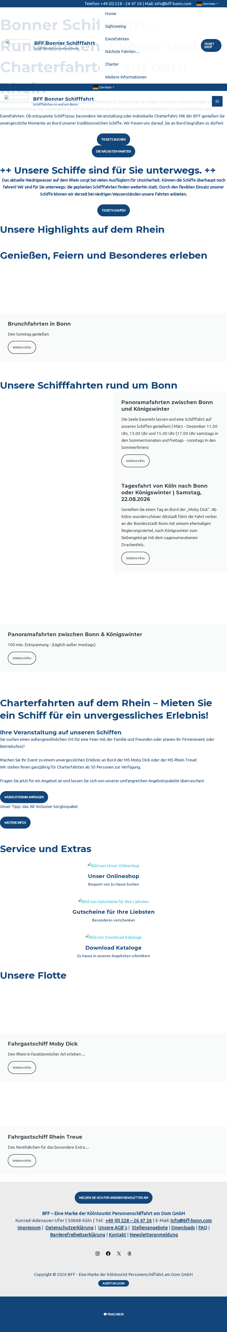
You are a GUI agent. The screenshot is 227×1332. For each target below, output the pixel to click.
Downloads (183, 1227)
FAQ (202, 1227)
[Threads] (129, 1254)
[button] (211, 45)
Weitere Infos (135, 461)
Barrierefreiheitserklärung (77, 1234)
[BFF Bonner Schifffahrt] (18, 45)
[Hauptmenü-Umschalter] (217, 101)
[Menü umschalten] (190, 26)
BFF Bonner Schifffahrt (64, 43)
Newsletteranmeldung (154, 1234)
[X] (118, 1254)
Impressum (29, 1227)
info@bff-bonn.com (191, 1220)
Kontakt (117, 1234)
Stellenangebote (150, 1227)
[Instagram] (97, 1254)
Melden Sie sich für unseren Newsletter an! (113, 1197)
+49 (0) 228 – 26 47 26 (129, 1220)
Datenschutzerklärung (69, 1227)
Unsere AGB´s (112, 1227)
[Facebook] (108, 1254)
